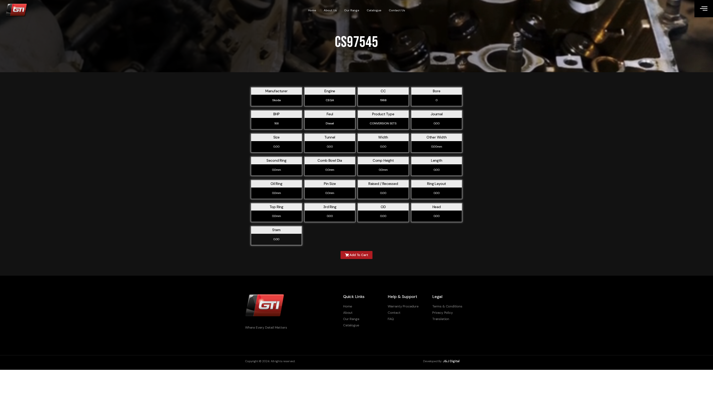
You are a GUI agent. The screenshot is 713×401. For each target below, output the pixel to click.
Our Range (351, 10)
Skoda (276, 100)
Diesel (330, 123)
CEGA (330, 100)
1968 (383, 100)
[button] (357, 255)
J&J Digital (451, 361)
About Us (330, 10)
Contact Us (397, 10)
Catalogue (374, 10)
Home (312, 10)
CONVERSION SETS (383, 123)
